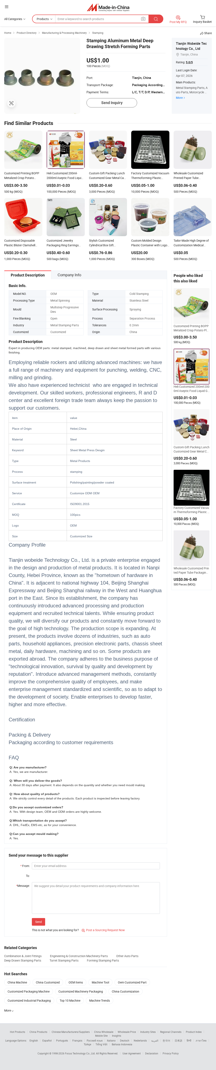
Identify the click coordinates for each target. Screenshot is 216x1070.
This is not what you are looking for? (55, 930)
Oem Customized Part (132, 982)
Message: (23, 886)
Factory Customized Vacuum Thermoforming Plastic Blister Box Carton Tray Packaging (191, 510)
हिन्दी (189, 1040)
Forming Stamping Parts (103, 960)
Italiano (111, 1040)
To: (28, 876)
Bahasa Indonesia (122, 1044)
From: (25, 866)
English (34, 1040)
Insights (116, 1035)
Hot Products (17, 1031)
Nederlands (140, 1040)
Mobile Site (101, 1035)
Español (47, 1040)
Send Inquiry (112, 102)
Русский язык (95, 1040)
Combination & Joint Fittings (23, 956)
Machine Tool (100, 982)
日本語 (178, 1040)
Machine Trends (99, 1000)
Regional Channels (170, 1031)
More (179, 98)
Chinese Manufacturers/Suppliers (71, 1031)
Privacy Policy (171, 1053)
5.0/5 (189, 62)
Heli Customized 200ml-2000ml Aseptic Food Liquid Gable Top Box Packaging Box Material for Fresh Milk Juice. (191, 389)
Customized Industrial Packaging (29, 1000)
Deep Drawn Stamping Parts (22, 960)
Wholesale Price (127, 1031)
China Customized (48, 982)
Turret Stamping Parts (64, 960)
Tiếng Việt (101, 1044)
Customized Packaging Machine (29, 991)
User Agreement (132, 1053)
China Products (38, 1031)
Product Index (194, 1031)
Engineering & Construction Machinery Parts (79, 956)
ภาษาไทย (201, 1040)
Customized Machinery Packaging (80, 991)
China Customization (125, 991)
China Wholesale (103, 1031)
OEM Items (76, 982)
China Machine (17, 982)
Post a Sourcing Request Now (103, 930)
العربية (154, 1040)
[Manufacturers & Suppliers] (108, 7)
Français (77, 1040)
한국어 (166, 1040)
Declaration (151, 1053)
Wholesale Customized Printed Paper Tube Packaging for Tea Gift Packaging (191, 570)
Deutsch (124, 1040)
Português (62, 1040)
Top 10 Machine (70, 1000)
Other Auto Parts (127, 956)
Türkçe (87, 1044)
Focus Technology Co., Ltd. (80, 1053)
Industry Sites (148, 1031)
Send (38, 922)
